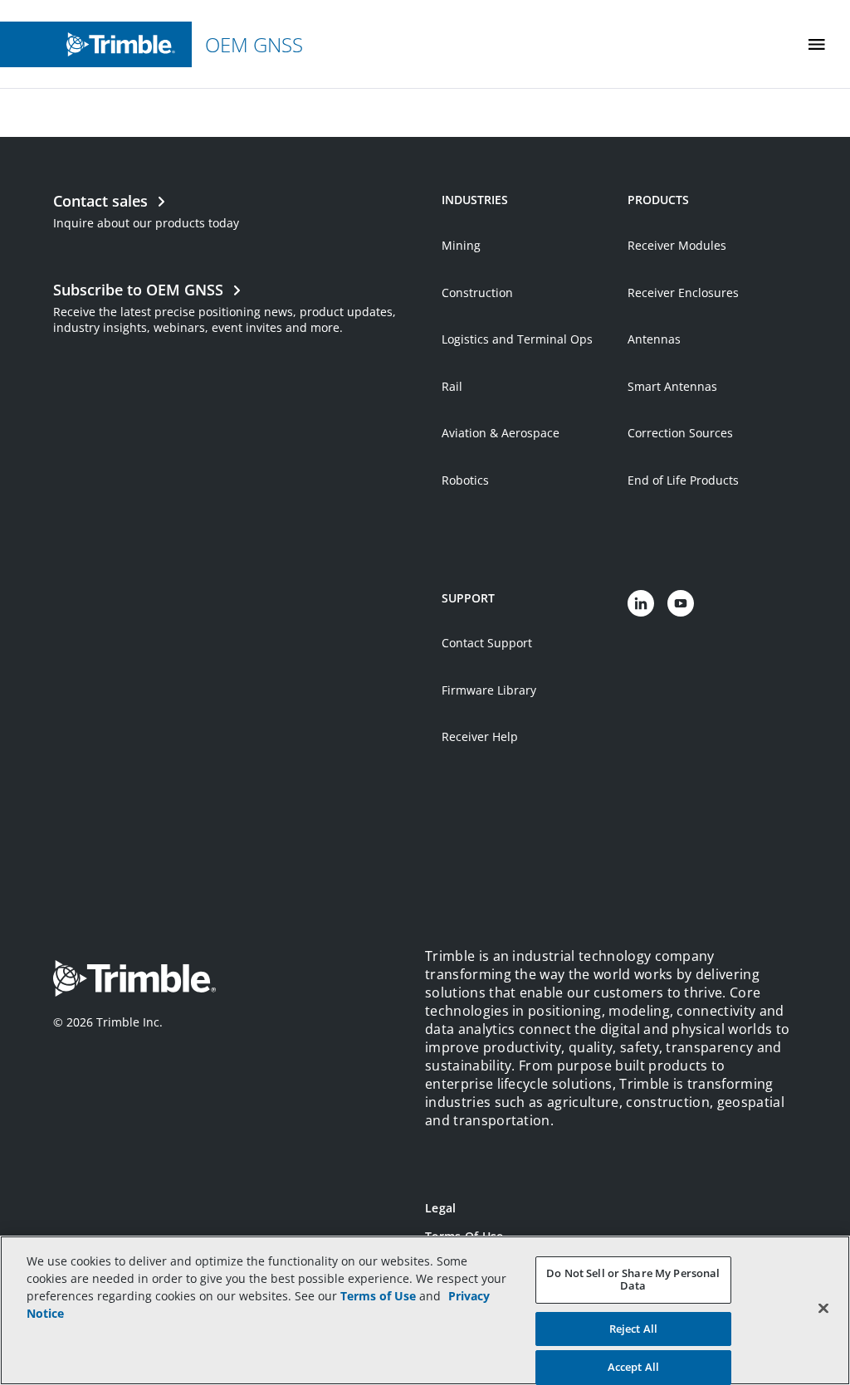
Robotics (465, 480)
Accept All (633, 1366)
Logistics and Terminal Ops (517, 339)
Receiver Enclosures (683, 292)
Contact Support (487, 643)
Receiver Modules (677, 245)
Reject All (633, 1328)
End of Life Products (683, 480)
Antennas (654, 339)
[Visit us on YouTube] (680, 603)
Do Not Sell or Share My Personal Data (633, 1280)
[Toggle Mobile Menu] (816, 44)
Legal (440, 1208)
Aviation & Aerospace (500, 433)
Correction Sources (680, 433)
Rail (452, 386)
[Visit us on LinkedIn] (641, 603)
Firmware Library (489, 690)
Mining (461, 245)
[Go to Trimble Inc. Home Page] (134, 980)
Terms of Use (378, 1296)
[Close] (823, 1308)
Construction (477, 292)
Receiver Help (480, 736)
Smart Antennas (672, 386)
